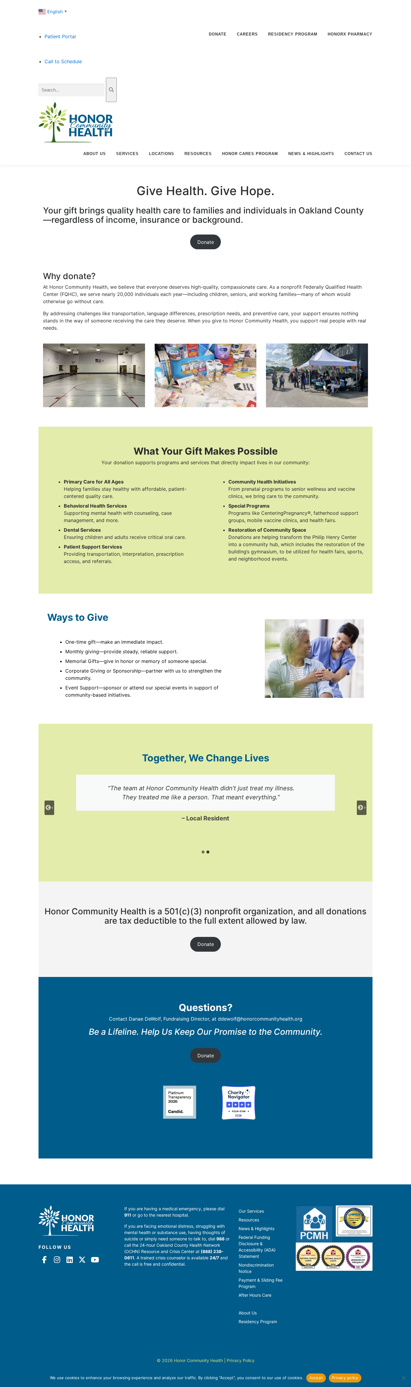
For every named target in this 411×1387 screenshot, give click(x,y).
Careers (247, 34)
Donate (218, 34)
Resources (198, 153)
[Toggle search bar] (111, 90)
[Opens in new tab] (179, 1102)
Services (127, 153)
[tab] (203, 852)
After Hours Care (255, 1295)
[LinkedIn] (69, 1259)
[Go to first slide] (361, 808)
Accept (316, 1377)
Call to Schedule (63, 61)
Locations (161, 153)
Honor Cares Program (250, 153)
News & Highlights (311, 153)
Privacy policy (345, 1377)
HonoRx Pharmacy (350, 34)
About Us (94, 153)
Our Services (251, 1211)
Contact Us (358, 153)
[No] (403, 1378)
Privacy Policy (241, 1360)
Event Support (81, 688)
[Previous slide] (49, 808)
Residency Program (292, 34)
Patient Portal (60, 36)
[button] (53, 11)
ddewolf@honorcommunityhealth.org (260, 1019)
